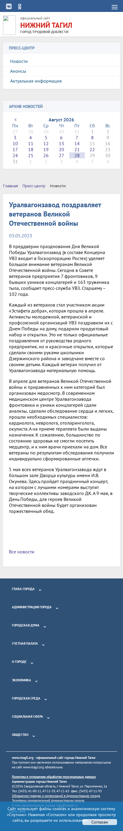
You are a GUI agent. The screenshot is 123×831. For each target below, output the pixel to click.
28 (77, 155)
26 (46, 155)
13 (61, 143)
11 (30, 143)
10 (15, 143)
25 (30, 155)
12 (46, 143)
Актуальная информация (36, 81)
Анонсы (18, 71)
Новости (19, 61)
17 (15, 149)
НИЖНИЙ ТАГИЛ (46, 25)
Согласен (99, 822)
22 (92, 149)
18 (30, 149)
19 (46, 149)
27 (61, 155)
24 (15, 155)
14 (77, 143)
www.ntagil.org (22, 758)
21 (77, 149)
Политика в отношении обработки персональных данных (54, 777)
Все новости (21, 552)
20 (61, 149)
